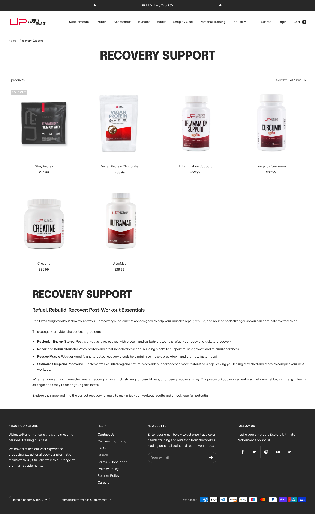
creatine (112, 349)
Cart (299, 22)
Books (161, 22)
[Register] (211, 457)
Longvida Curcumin (271, 166)
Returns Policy (108, 476)
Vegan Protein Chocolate (119, 166)
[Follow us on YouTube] (278, 452)
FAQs (102, 448)
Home (12, 40)
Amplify (80, 356)
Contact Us (106, 434)
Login (282, 22)
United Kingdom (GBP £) (27, 499)
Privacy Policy (108, 469)
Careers (103, 482)
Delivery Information (113, 441)
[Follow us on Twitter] (254, 452)
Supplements (79, 22)
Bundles (144, 22)
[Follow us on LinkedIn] (290, 452)
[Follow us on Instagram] (266, 452)
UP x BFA (239, 22)
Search (266, 22)
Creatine (44, 263)
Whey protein (88, 349)
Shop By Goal (183, 22)
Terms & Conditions (112, 462)
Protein (101, 22)
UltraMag (119, 263)
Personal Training (213, 22)
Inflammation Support (195, 166)
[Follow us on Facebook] (243, 452)
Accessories (122, 22)
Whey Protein (44, 166)
